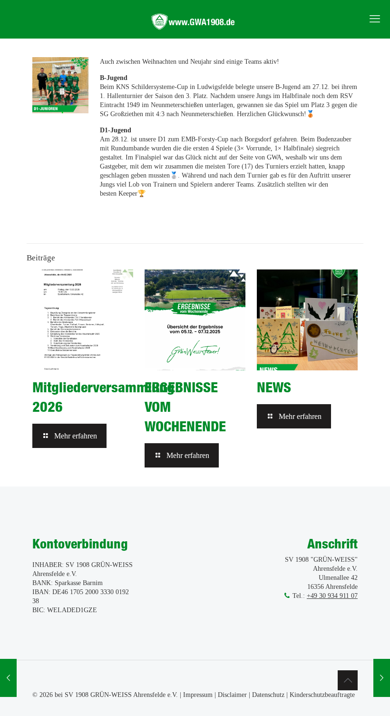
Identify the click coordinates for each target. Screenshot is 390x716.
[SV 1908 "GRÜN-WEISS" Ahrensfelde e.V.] (195, 19)
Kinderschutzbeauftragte (322, 694)
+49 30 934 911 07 (332, 595)
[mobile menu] (375, 19)
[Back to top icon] (348, 680)
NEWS (274, 387)
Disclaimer (232, 694)
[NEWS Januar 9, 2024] (381, 678)
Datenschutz (268, 694)
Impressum (198, 694)
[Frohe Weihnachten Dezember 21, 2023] (8, 678)
